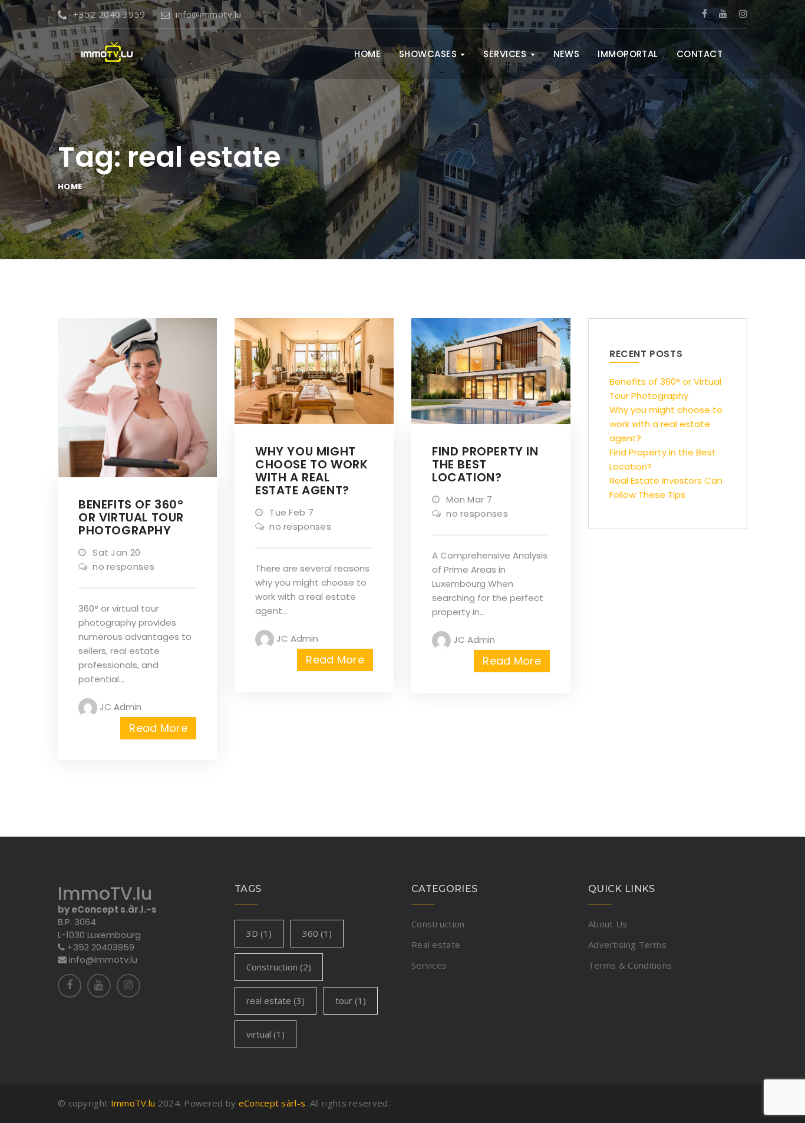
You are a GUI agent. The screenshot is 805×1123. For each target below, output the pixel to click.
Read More (158, 728)
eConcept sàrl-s (272, 1103)
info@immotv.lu (208, 14)
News (566, 54)
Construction (278, 967)
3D (259, 933)
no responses (122, 566)
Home (367, 54)
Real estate (435, 944)
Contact (699, 54)
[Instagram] (743, 14)
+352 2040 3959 (109, 14)
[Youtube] (723, 14)
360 (317, 933)
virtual (265, 1034)
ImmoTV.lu (133, 1103)
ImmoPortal (628, 54)
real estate (275, 1000)
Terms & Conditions (630, 965)
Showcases (429, 54)
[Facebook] (704, 14)
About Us (607, 924)
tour (350, 1000)
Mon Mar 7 (468, 499)
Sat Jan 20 (115, 552)
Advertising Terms (627, 944)
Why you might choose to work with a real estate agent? (665, 424)
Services (506, 54)
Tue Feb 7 (290, 512)
